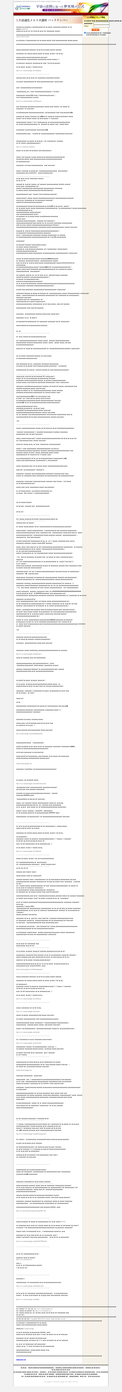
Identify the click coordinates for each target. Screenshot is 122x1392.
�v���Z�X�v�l (30, 1374)
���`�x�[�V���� (46, 1374)
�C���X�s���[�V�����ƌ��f (82, 1372)
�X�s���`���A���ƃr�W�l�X (26, 1372)
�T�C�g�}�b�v (94, 1376)
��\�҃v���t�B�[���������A (41, 1367)
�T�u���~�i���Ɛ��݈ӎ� (58, 1372)
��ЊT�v (83, 1376)
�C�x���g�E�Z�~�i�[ (61, 1369)
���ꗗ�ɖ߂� (21, 1360)
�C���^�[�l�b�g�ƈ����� (86, 1374)
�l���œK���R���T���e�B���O (70, 1367)
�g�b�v (24, 1367)
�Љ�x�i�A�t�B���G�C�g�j (33, 1376)
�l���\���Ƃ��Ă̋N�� (64, 1374)
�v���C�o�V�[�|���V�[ (57, 1376)
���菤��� (73, 1376)
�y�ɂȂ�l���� (102, 1372)
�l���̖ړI (43, 1372)
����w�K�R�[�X (92, 1367)
